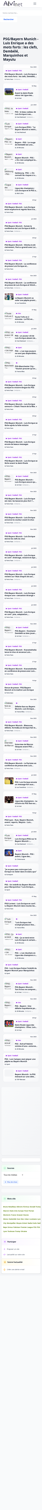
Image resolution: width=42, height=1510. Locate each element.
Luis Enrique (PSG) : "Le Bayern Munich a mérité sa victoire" (26, 129)
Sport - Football (23, 90)
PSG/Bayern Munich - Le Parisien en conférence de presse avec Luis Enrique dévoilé (20, 765)
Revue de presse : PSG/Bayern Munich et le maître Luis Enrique (19, 688)
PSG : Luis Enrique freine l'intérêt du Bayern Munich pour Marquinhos (21, 969)
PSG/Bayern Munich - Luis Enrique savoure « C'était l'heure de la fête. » (21, 405)
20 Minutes (20, 148)
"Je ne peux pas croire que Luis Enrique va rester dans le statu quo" (21, 870)
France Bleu (21, 371)
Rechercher (9, 19)
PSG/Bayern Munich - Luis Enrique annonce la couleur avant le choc (20, 518)
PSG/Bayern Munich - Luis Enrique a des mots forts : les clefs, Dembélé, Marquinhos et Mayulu (21, 76)
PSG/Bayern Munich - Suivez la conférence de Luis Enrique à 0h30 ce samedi (21, 228)
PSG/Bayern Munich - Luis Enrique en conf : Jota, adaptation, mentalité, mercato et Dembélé (20, 614)
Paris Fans (9, 79)
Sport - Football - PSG (15, 71)
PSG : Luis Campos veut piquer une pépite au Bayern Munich (20, 1060)
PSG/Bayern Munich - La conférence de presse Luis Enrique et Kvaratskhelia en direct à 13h (20, 266)
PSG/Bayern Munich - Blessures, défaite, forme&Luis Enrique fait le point (20, 727)
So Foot (19, 98)
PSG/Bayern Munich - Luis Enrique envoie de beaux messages (20, 443)
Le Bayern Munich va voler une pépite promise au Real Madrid (26, 300)
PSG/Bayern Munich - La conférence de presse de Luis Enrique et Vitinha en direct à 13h (20, 285)
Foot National (21, 117)
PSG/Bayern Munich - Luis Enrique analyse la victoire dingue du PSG (20, 386)
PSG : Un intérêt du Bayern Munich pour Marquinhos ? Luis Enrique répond (20, 886)
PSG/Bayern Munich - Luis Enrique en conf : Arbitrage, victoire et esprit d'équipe (21, 557)
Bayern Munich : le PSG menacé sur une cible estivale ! (25, 1076)
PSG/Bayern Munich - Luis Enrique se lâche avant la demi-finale (21, 462)
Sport (20, 139)
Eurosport (9, 875)
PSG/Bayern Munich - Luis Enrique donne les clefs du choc (20, 537)
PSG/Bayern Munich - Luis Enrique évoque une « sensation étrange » (20, 594)
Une (19, 313)
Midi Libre (20, 193)
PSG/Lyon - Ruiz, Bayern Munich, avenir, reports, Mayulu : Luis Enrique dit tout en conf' (19, 822)
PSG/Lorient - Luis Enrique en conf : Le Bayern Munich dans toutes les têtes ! (20, 905)
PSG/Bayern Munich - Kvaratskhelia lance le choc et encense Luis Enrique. (21, 652)
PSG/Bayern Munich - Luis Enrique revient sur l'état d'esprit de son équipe (20, 576)
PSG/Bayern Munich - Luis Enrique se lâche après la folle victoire (21, 424)
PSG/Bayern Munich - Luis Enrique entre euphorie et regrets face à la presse (20, 209)
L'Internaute (21, 859)
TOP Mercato (21, 1079)
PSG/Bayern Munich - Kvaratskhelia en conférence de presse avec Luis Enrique (21, 671)
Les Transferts (21, 303)
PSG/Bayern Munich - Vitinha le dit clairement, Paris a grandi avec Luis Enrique (20, 247)
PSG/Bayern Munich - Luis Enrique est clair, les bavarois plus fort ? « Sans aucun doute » (20, 500)
